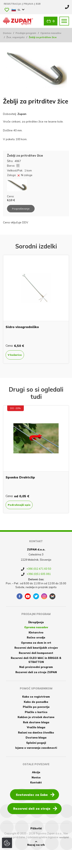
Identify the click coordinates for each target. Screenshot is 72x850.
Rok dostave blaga (36, 722)
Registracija (13, 3)
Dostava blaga (36, 737)
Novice (36, 777)
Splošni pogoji (36, 742)
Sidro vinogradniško (22, 327)
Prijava (29, 3)
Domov (7, 32)
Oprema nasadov (50, 32)
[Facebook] (20, 596)
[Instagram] (44, 596)
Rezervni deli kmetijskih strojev (36, 647)
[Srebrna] (17, 165)
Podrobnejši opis (19, 504)
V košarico (15, 354)
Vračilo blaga (36, 727)
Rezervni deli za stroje (31, 808)
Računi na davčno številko (36, 732)
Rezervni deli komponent (36, 652)
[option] (36, 309)
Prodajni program (26, 32)
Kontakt (36, 782)
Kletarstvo (36, 632)
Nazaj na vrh (36, 844)
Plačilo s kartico (36, 712)
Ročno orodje (36, 637)
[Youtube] (28, 596)
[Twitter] (36, 596)
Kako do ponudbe (36, 701)
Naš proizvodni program (36, 667)
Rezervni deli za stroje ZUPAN (36, 672)
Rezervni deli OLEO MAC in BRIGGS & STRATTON (36, 660)
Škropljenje (36, 622)
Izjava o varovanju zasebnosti (36, 747)
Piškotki (36, 828)
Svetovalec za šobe (32, 795)
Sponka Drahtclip (20, 477)
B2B (38, 3)
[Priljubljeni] (7, 10)
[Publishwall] (52, 596)
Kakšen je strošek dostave (36, 717)
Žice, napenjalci (15, 37)
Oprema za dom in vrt (36, 642)
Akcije (36, 772)
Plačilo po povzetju (36, 706)
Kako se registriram (36, 696)
